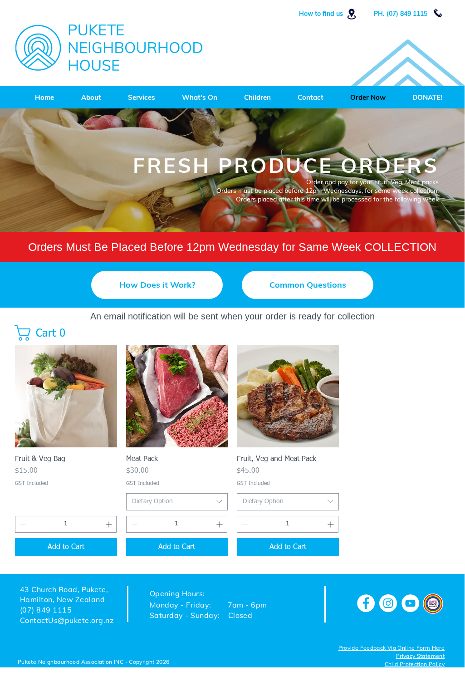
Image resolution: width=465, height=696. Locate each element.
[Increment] (109, 524)
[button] (157, 285)
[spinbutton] (66, 524)
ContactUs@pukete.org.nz (66, 620)
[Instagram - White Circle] (388, 603)
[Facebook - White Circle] (366, 603)
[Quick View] (66, 396)
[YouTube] (410, 603)
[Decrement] (22, 524)
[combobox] (177, 501)
